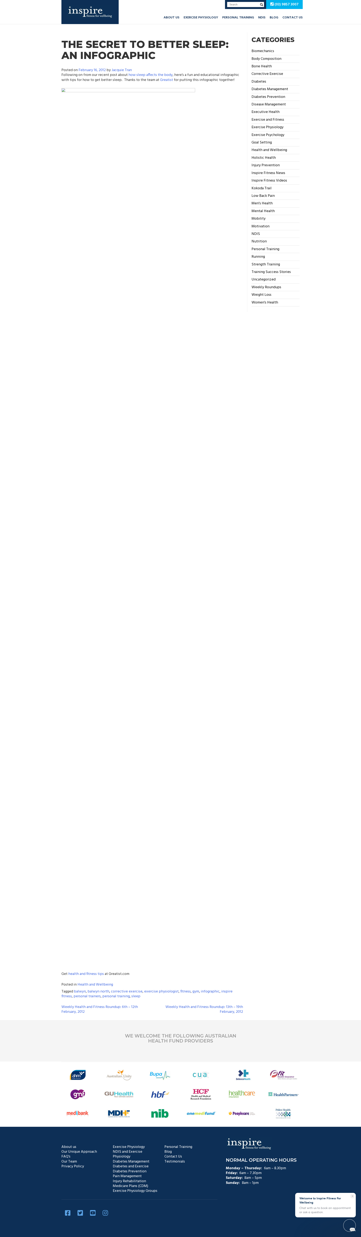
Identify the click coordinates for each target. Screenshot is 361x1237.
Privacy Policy (72, 1166)
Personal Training (238, 17)
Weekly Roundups (266, 287)
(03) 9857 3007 (286, 4)
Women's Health (265, 303)
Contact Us (292, 17)
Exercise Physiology (201, 17)
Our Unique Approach (79, 1152)
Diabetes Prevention (268, 97)
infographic (210, 992)
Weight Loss (261, 295)
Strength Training (266, 264)
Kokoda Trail (262, 188)
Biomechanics (263, 51)
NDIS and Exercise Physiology (127, 1154)
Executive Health (266, 112)
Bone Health (262, 66)
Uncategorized (264, 280)
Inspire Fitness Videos (269, 181)
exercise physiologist (161, 992)
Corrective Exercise (267, 74)
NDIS (262, 17)
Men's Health (262, 203)
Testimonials (174, 1162)
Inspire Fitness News (268, 173)
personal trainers (87, 996)
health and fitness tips (86, 974)
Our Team (69, 1162)
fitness (185, 992)
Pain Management (127, 1176)
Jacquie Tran (122, 70)
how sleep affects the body (150, 75)
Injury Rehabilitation (129, 1181)
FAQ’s (65, 1157)
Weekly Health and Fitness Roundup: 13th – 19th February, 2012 (204, 1009)
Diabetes (259, 82)
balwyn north (98, 992)
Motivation (260, 226)
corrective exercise (126, 992)
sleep (135, 996)
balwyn (80, 992)
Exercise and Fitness (268, 120)
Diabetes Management (270, 89)
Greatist (166, 80)
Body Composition (266, 59)
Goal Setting (262, 143)
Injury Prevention (266, 165)
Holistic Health (264, 158)
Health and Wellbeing (95, 985)
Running (258, 257)
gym (195, 992)
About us (171, 17)
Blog (274, 17)
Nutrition (259, 241)
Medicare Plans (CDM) (130, 1186)
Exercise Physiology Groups (135, 1191)
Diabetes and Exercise (131, 1166)
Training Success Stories (271, 272)
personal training (116, 996)
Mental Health (263, 211)
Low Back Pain (263, 196)
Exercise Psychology (268, 135)
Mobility (259, 219)
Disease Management (269, 104)
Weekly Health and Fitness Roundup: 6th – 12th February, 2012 (99, 1009)
